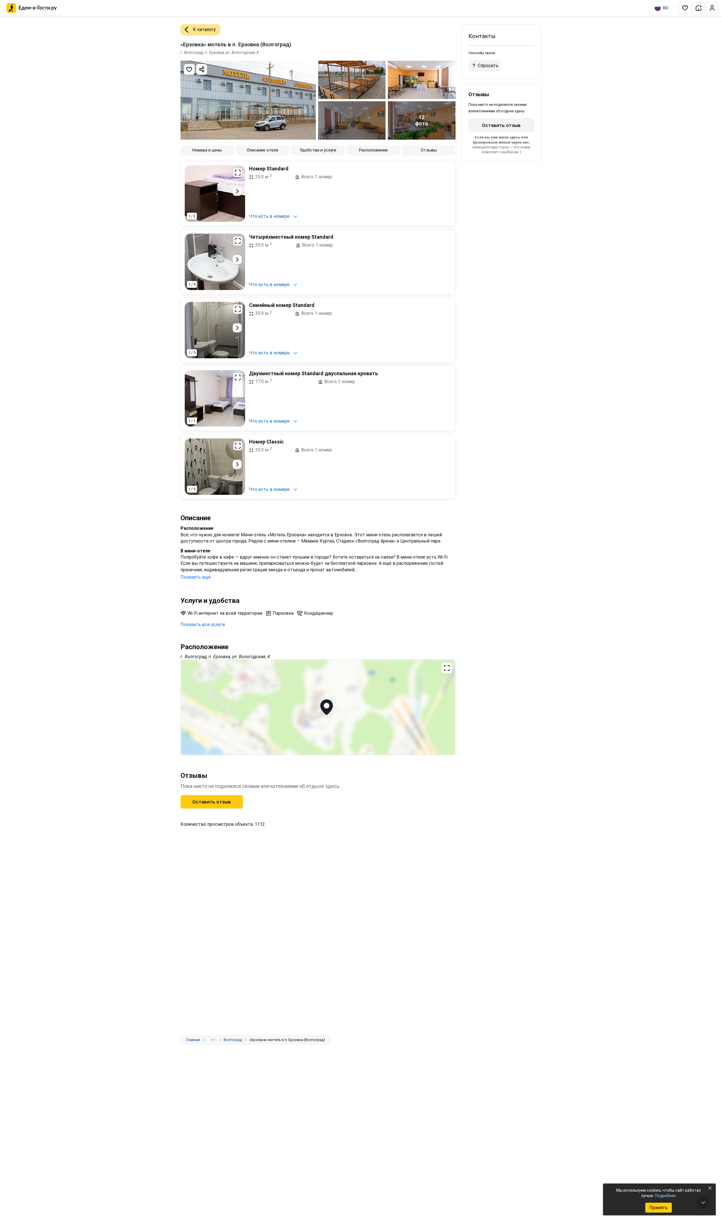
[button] (685, 8)
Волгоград (233, 1040)
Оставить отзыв (211, 802)
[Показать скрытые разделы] (213, 1040)
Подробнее (665, 1195)
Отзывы (429, 150)
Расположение (373, 150)
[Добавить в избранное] (189, 69)
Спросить (488, 65)
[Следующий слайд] (237, 191)
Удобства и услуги (318, 150)
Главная (193, 1040)
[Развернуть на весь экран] (237, 172)
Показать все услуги (202, 624)
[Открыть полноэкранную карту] (317, 707)
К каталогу (204, 29)
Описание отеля (262, 150)
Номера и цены (207, 150)
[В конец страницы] (703, 1202)
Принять (658, 1207)
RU (665, 7)
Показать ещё (195, 577)
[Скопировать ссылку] (201, 69)
